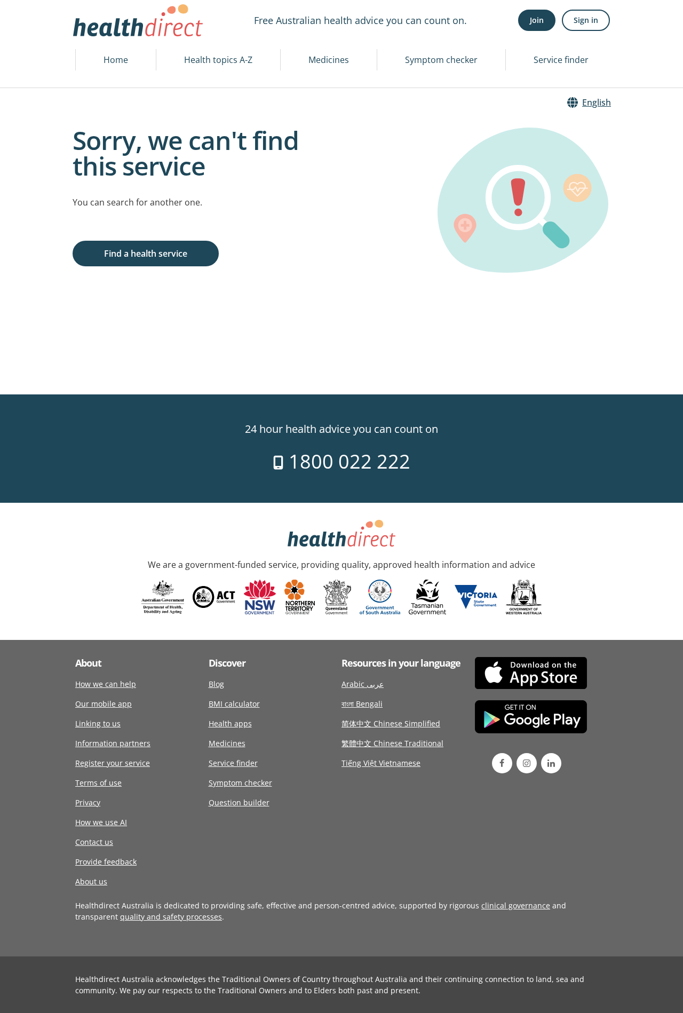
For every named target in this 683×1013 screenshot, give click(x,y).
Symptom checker (441, 60)
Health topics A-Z (218, 60)
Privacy (87, 802)
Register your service (112, 763)
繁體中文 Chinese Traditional (392, 743)
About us (91, 881)
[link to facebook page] (502, 763)
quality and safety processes (171, 917)
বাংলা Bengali (362, 704)
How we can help (105, 684)
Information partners (112, 743)
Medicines (328, 60)
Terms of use (98, 783)
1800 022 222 (347, 461)
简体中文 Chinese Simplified (391, 723)
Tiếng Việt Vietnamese (381, 763)
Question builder (239, 802)
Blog (216, 684)
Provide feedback (106, 862)
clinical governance (515, 905)
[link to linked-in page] (551, 763)
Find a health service (145, 253)
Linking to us (98, 723)
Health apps (230, 723)
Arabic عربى (363, 684)
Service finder (561, 60)
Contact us (94, 842)
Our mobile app (103, 704)
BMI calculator (234, 704)
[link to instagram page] (527, 763)
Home (116, 60)
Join (537, 20)
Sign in (586, 20)
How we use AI (101, 822)
